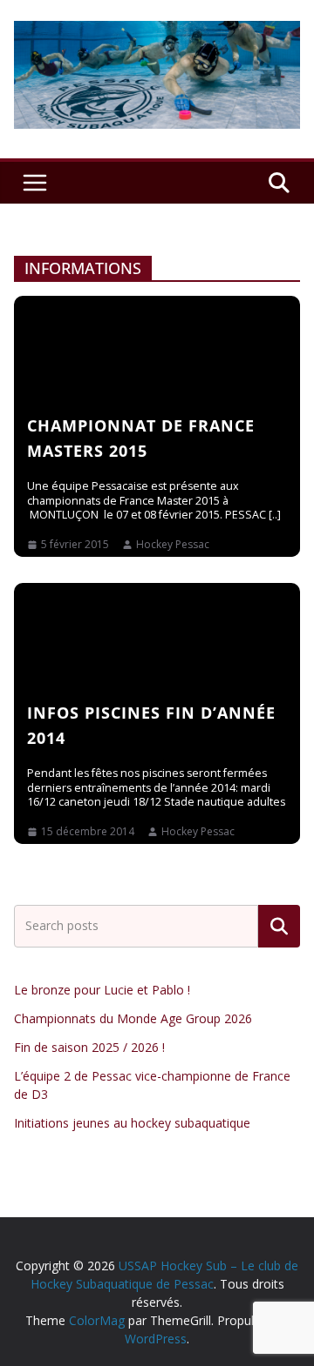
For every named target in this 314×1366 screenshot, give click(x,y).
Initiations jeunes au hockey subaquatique (132, 1123)
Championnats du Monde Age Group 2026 (133, 1018)
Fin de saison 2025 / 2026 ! (89, 1047)
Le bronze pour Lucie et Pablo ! (102, 989)
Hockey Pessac (172, 544)
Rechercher (279, 926)
